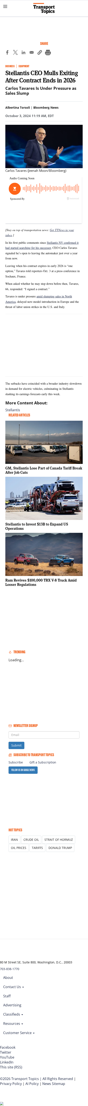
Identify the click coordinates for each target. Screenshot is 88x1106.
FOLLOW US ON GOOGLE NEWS (23, 770)
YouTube (7, 1057)
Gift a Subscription (42, 762)
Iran (14, 840)
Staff (7, 996)
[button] (40, 53)
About (8, 977)
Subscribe (16, 762)
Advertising (12, 1005)
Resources (12, 1023)
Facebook (7, 1047)
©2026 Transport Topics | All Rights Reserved (36, 1078)
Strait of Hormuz (58, 840)
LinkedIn (6, 1062)
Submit (16, 745)
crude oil (31, 840)
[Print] (48, 53)
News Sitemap (53, 1083)
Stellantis (12, 410)
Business (10, 66)
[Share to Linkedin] (23, 53)
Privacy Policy (11, 1083)
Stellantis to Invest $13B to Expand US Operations (36, 526)
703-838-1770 (9, 969)
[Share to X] (15, 53)
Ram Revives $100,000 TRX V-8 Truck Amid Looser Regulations (41, 582)
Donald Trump (60, 848)
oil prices (18, 848)
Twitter (5, 1052)
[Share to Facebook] (7, 53)
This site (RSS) (11, 1067)
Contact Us (12, 986)
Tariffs (37, 848)
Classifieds (12, 1014)
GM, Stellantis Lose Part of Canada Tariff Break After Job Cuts (43, 470)
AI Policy (32, 1083)
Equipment (24, 66)
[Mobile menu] (5, 6)
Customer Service (17, 1032)
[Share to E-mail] (31, 53)
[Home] (44, 8)
